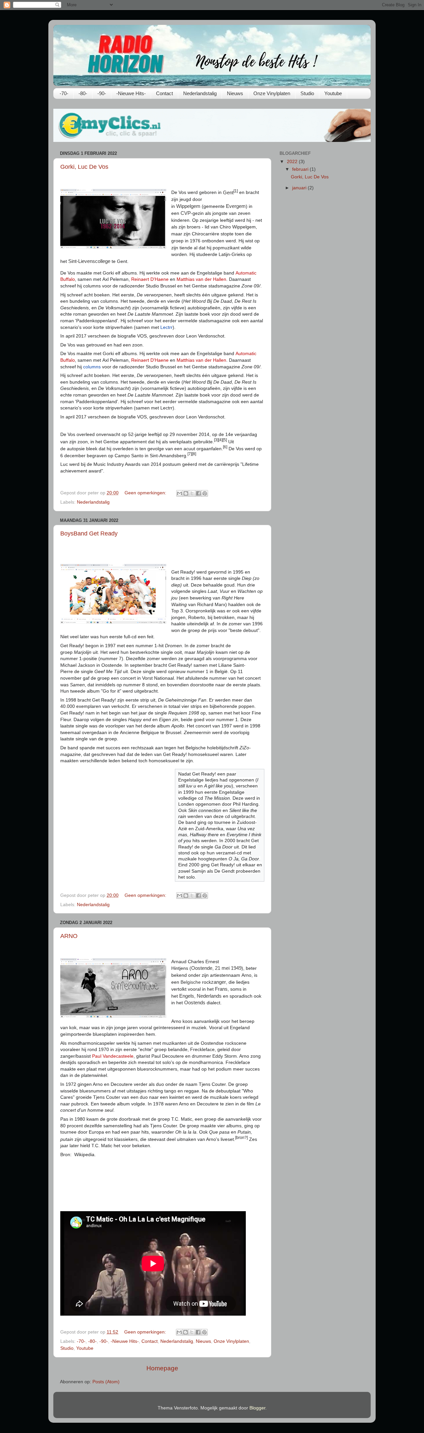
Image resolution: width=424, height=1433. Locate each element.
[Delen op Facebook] (198, 493)
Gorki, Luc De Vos (84, 166)
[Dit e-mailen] (179, 493)
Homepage (162, 1368)
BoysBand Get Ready (89, 533)
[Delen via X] (192, 493)
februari (301, 169)
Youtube (333, 93)
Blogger (257, 1407)
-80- (83, 93)
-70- (64, 93)
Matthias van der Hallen (201, 279)
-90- (101, 93)
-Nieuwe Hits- (131, 93)
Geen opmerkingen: (146, 492)
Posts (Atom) (106, 1381)
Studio (307, 93)
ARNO (69, 936)
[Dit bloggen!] (186, 493)
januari (300, 187)
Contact (164, 93)
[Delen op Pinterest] (204, 493)
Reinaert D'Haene (150, 279)
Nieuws (235, 93)
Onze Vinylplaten (271, 93)
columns (92, 366)
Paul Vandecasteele (112, 1056)
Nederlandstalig (200, 93)
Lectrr (166, 327)
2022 (293, 161)
